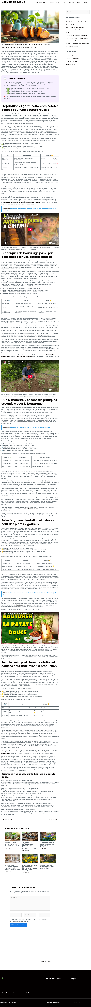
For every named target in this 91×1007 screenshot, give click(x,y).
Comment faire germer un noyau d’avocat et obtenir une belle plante (12, 845)
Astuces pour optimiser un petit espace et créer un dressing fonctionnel (12, 867)
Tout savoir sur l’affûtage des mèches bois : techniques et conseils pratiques (29, 845)
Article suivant (54, 819)
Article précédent (7, 819)
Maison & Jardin (54, 2)
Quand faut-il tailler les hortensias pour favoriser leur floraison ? (47, 845)
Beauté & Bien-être (82, 2)
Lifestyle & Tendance (68, 2)
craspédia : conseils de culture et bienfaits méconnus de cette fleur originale (29, 868)
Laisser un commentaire (8, 47)
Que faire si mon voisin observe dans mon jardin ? (47, 866)
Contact (71, 982)
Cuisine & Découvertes (40, 2)
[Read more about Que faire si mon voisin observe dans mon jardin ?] (48, 858)
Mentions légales (77, 1002)
